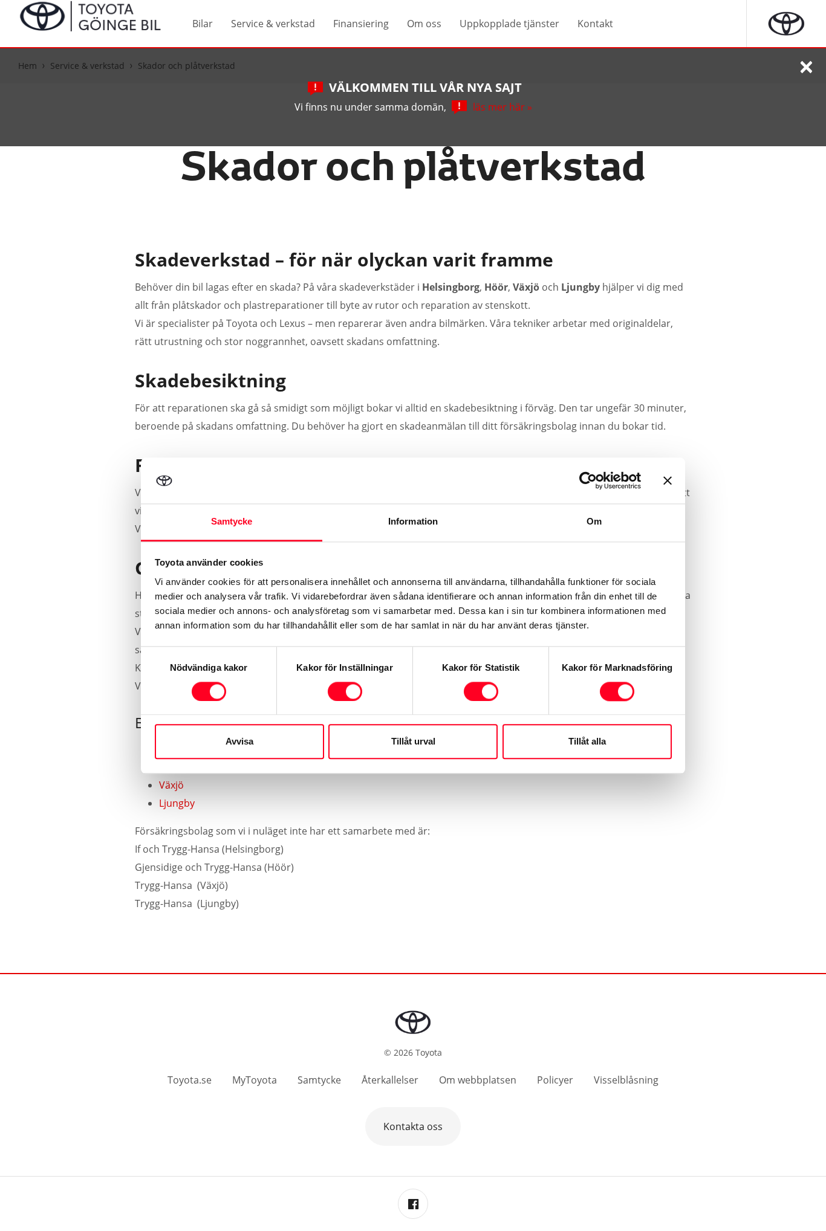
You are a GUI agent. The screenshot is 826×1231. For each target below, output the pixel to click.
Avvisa (239, 742)
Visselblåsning (626, 1080)
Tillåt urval (413, 742)
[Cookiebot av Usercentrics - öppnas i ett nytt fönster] (588, 480)
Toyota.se (189, 1080)
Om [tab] (594, 522)
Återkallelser (390, 1080)
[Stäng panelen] (667, 480)
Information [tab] (413, 522)
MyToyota (254, 1080)
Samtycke (319, 1080)
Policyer (555, 1080)
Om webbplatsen (477, 1080)
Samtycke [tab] (232, 522)
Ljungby (177, 803)
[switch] (345, 691)
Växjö (171, 785)
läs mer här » (502, 107)
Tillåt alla (587, 742)
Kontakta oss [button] (413, 1126)
